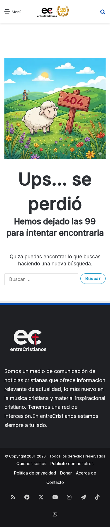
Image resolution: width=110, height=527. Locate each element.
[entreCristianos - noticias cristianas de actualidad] (55, 11)
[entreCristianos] (27, 363)
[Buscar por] (103, 13)
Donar (66, 472)
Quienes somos (31, 463)
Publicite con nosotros (72, 463)
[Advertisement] (55, 36)
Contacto (55, 482)
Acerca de (86, 472)
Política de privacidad (35, 472)
